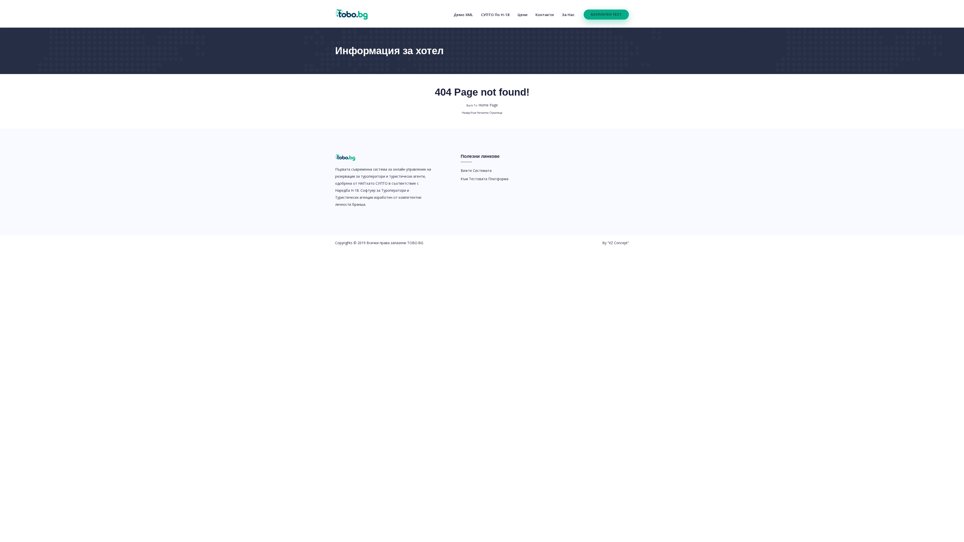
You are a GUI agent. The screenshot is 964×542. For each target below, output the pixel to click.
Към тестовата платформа (484, 178)
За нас (568, 14)
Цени (522, 14)
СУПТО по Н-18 (495, 14)
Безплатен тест (606, 14)
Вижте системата (476, 170)
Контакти (544, 14)
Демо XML (463, 14)
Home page (482, 105)
